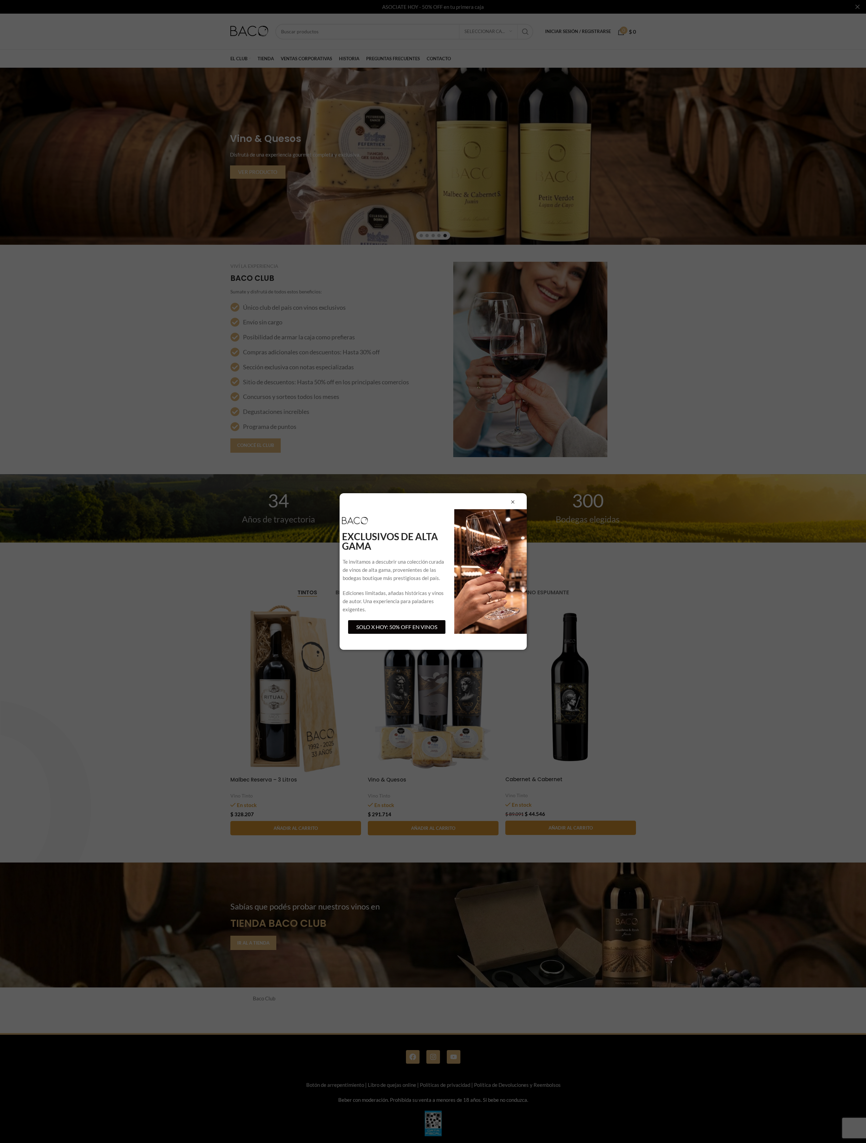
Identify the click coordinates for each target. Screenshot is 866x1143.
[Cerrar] (513, 502)
